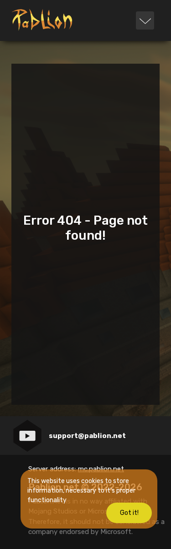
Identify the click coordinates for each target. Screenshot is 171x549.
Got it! (129, 513)
